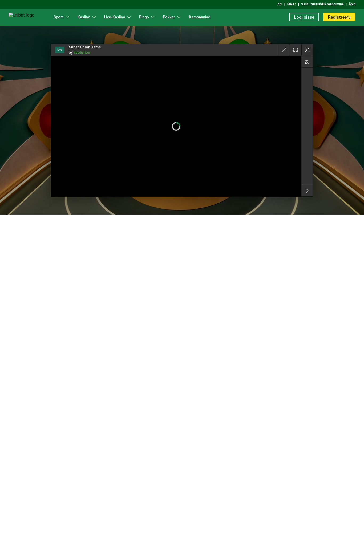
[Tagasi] (307, 50)
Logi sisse (304, 17)
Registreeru (339, 17)
